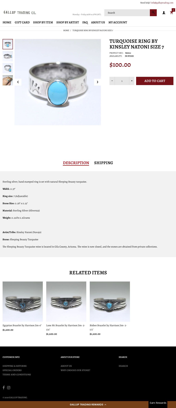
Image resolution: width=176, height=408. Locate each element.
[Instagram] (8, 388)
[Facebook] (4, 388)
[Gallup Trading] (20, 12)
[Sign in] (164, 12)
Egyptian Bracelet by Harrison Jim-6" (22, 325)
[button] (88, 404)
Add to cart (154, 81)
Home (66, 30)
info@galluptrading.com (162, 2)
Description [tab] (76, 163)
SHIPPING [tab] (103, 163)
